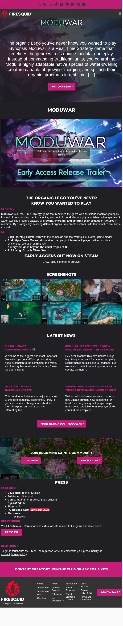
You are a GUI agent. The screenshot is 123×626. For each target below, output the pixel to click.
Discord (31, 460)
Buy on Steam (62, 87)
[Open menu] (120, 14)
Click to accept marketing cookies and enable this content (61, 153)
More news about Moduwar (61, 424)
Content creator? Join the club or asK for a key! (61, 569)
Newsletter (89, 460)
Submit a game (109, 592)
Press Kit (11, 532)
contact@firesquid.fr (13, 554)
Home (40, 584)
